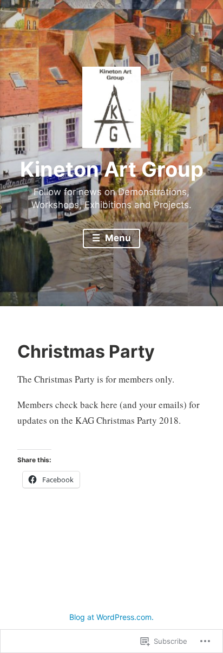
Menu (117, 237)
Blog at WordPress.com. (111, 617)
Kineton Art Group (112, 169)
